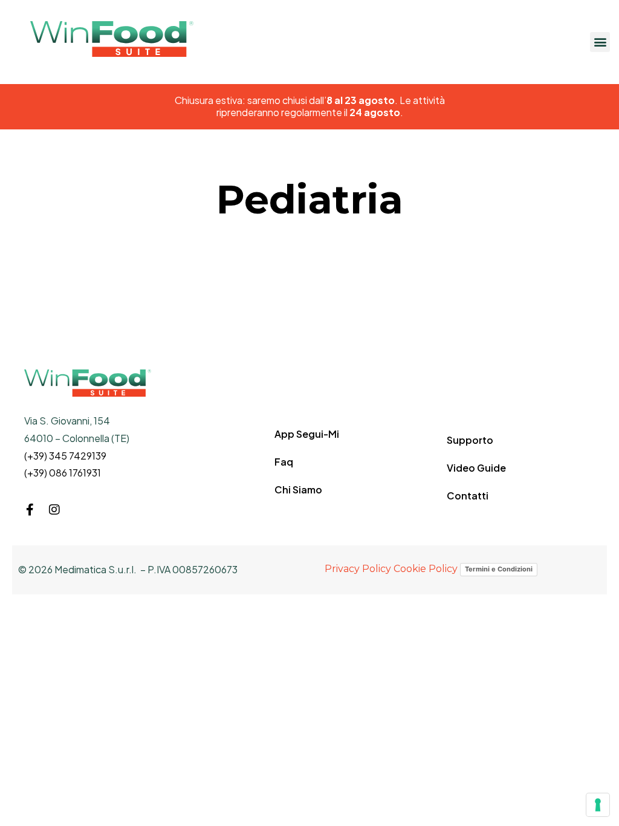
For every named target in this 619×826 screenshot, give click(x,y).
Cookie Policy (426, 568)
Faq (283, 461)
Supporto (470, 440)
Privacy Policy (358, 568)
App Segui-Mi (306, 434)
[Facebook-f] (30, 510)
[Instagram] (54, 510)
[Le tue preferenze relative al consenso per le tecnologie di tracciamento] (597, 804)
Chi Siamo (298, 489)
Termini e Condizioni (499, 569)
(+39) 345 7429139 (65, 455)
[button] (600, 42)
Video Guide (476, 467)
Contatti (467, 495)
